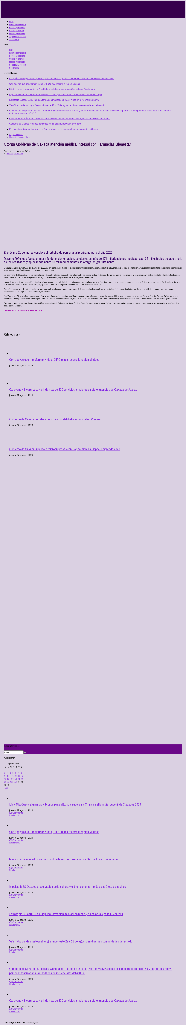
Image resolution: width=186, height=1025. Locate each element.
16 (5, 779)
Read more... (14, 815)
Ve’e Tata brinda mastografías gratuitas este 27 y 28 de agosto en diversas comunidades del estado (57, 105)
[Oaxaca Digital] (74, 9)
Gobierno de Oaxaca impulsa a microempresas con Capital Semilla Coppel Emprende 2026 (64, 449)
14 (19, 776)
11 (11, 776)
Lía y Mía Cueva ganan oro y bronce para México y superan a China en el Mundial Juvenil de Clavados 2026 (61, 78)
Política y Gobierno (17, 27)
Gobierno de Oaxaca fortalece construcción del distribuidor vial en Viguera (45, 124)
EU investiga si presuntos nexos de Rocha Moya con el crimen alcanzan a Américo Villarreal (53, 129)
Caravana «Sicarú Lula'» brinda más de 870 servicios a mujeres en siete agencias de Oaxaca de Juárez (59, 118)
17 (8, 779)
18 (11, 779)
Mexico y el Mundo (17, 33)
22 (22, 779)
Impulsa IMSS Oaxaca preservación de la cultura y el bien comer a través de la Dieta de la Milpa (55, 94)
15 (22, 776)
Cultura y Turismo (16, 30)
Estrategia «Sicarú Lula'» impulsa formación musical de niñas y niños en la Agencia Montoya (54, 100)
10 (8, 776)
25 (11, 782)
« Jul (6, 788)
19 (13, 779)
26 (13, 782)
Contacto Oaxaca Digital (20, 137)
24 (8, 782)
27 (16, 782)
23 (5, 782)
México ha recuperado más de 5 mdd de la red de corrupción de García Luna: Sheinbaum (52, 89)
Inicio (11, 21)
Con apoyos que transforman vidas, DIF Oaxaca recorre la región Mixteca (44, 84)
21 (19, 779)
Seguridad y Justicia (17, 36)
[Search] (25, 752)
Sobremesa (14, 39)
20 (16, 779)
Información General (17, 24)
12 (13, 776)
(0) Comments (16, 813)
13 (16, 776)
